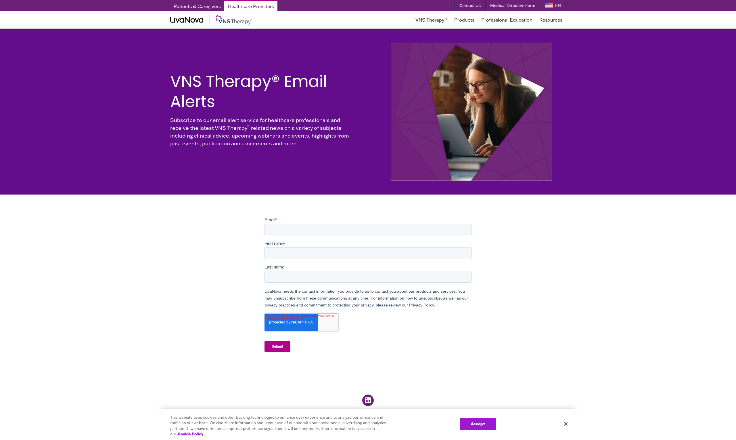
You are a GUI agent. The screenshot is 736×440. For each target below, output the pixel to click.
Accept (478, 424)
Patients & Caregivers (197, 6)
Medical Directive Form (512, 5)
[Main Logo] (249, 20)
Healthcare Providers (251, 6)
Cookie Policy (190, 434)
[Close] (565, 424)
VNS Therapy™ (431, 20)
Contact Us (470, 5)
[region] (368, 424)
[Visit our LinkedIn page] (368, 400)
